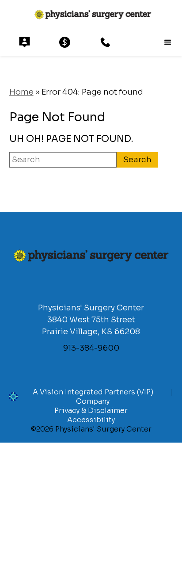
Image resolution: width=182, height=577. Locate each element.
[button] (168, 42)
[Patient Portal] (24, 42)
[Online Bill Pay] (64, 42)
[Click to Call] (105, 42)
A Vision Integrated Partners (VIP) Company (93, 396)
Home (21, 92)
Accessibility (91, 419)
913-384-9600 (91, 348)
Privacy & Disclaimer (91, 410)
